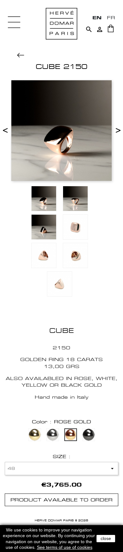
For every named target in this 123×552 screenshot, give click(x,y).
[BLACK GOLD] (89, 435)
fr (111, 18)
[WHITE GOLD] (53, 435)
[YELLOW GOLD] (35, 435)
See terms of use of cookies (64, 547)
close (106, 538)
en (97, 18)
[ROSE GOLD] (71, 435)
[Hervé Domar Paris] (61, 23)
